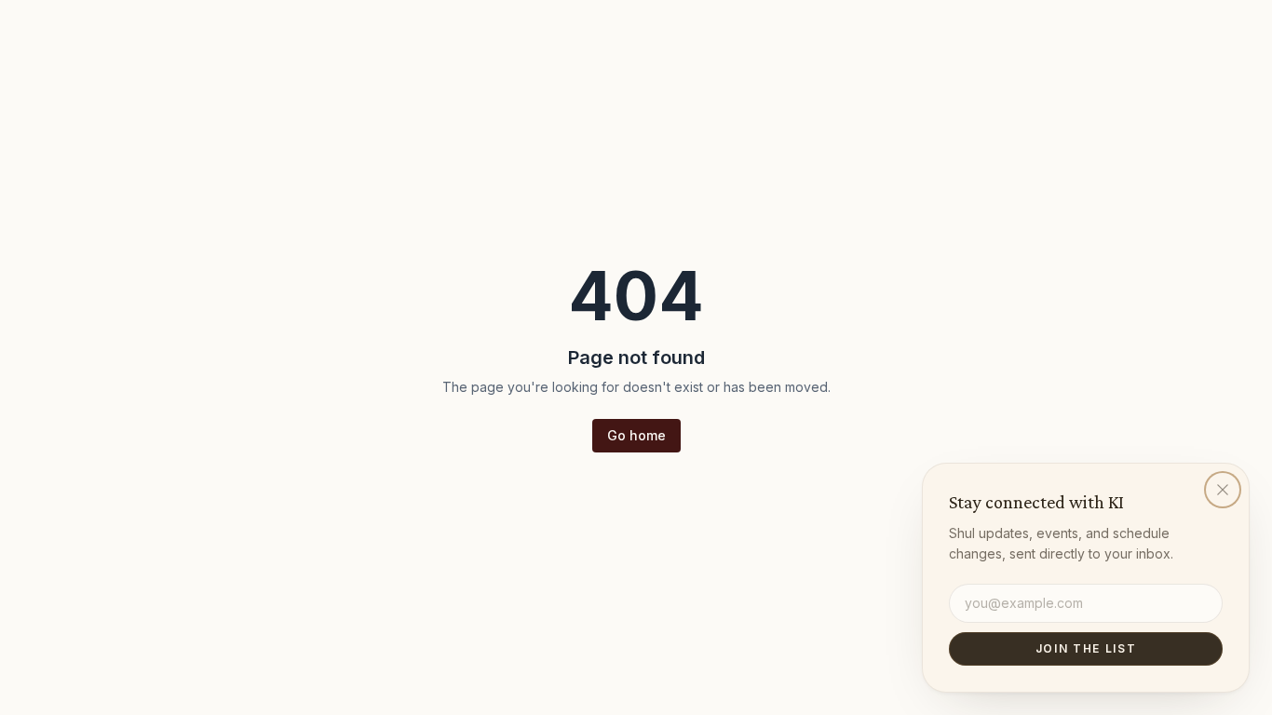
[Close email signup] (1222, 489)
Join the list (1086, 648)
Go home (636, 435)
